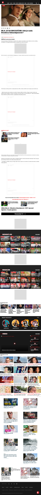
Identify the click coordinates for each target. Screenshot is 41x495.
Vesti (11, 3)
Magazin (6, 270)
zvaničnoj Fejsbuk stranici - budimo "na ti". (27, 197)
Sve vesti (37, 234)
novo (8, 3)
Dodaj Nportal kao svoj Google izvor (8, 37)
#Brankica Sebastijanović (17, 208)
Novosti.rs (7, 234)
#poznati (31, 208)
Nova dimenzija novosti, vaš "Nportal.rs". (20, 199)
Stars (14, 3)
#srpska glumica (11, 210)
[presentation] (37, 317)
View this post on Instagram (11, 71)
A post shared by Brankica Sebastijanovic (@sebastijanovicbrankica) (20, 84)
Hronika (31, 3)
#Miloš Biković (5, 208)
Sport (28, 3)
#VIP (26, 208)
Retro (17, 3)
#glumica (4, 210)
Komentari (19, 214)
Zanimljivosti (21, 3)
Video (4, 334)
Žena (25, 3)
